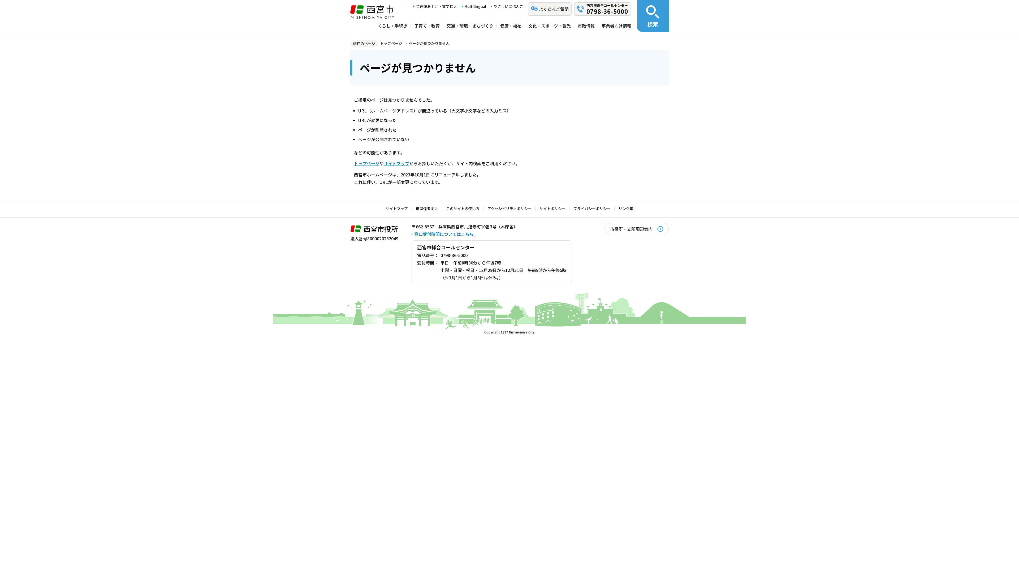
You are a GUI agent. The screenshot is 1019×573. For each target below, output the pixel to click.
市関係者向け (427, 208)
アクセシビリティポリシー (509, 208)
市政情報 (586, 26)
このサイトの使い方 (463, 208)
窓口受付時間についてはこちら (444, 234)
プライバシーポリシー (592, 208)
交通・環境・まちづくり (470, 26)
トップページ (391, 43)
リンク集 (626, 208)
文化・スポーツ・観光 (549, 26)
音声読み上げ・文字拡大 (436, 6)
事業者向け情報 (616, 26)
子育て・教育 (427, 26)
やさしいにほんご (508, 6)
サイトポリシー (552, 208)
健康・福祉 (510, 26)
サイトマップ (396, 163)
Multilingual (475, 6)
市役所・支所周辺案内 (631, 229)
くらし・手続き (392, 26)
